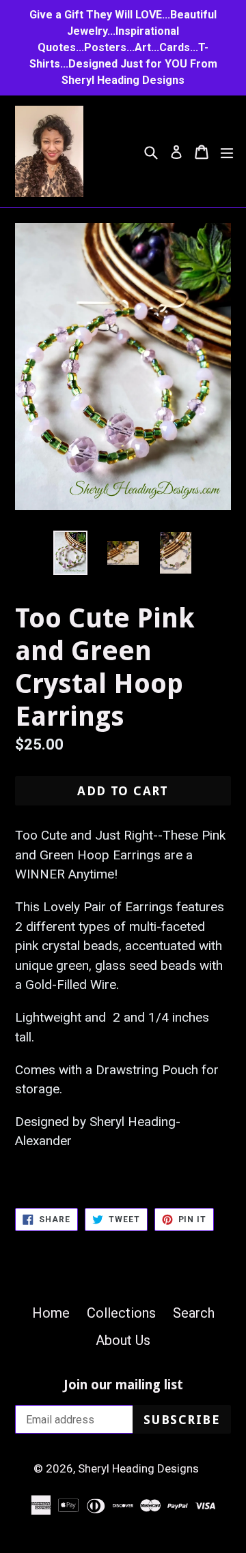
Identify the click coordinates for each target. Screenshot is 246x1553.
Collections (121, 1313)
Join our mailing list (123, 1385)
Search (194, 1313)
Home (51, 1313)
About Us (123, 1340)
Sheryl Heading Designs (138, 1468)
